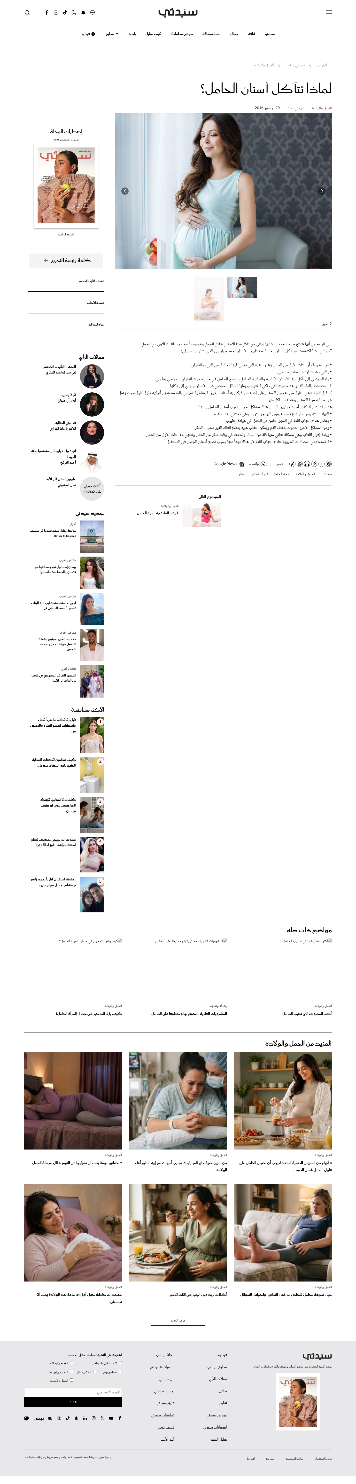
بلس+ (132, 34)
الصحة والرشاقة (59, 1363)
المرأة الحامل (259, 474)
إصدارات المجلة (66, 131)
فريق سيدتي (165, 1403)
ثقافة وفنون (68, 669)
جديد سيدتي (90, 513)
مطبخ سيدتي (217, 1367)
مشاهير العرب (67, 560)
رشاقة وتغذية (218, 1006)
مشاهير (270, 34)
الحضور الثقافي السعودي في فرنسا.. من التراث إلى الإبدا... (53, 678)
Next (125, 191)
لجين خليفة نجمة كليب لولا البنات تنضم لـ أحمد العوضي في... (53, 605)
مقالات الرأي (91, 357)
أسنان (242, 474)
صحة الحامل (282, 474)
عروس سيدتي (217, 1415)
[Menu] (329, 12)
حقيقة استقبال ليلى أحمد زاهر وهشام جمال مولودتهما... (53, 882)
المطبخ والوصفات (57, 1372)
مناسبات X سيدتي (161, 1367)
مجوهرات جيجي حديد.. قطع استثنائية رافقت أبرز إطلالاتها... (53, 843)
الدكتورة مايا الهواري (63, 429)
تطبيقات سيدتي (162, 1415)
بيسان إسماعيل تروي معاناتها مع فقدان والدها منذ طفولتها (55, 569)
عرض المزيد (178, 1321)
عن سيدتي (166, 1379)
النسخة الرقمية (66, 234)
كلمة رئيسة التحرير (71, 260)
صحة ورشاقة (211, 34)
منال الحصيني (67, 485)
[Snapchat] (83, 13)
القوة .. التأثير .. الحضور (91, 281)
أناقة (251, 34)
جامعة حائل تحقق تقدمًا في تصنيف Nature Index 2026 (53, 533)
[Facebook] (46, 13)
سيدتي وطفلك (181, 34)
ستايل (223, 1391)
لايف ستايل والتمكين (105, 1363)
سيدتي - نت (295, 108)
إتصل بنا (251, 1459)
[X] (74, 13)
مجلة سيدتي (165, 1355)
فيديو (85, 34)
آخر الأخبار (166, 1439)
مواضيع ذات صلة (309, 930)
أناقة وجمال (84, 1372)
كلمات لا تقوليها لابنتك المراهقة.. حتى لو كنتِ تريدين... (58, 806)
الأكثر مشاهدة (87, 710)
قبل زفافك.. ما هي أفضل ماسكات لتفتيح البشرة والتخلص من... (53, 726)
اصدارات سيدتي (215, 1427)
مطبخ (109, 34)
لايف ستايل (153, 34)
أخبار (73, 524)
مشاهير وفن (110, 1372)
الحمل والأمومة (59, 1380)
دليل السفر (219, 1439)
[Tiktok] (65, 13)
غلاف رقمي (165, 1427)
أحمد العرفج (68, 463)
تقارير (223, 1403)
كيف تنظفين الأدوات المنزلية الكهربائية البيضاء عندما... (54, 763)
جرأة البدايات (96, 324)
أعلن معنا (270, 1459)
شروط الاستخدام (323, 1459)
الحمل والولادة (322, 108)
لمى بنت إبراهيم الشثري (61, 373)
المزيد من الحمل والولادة (298, 1043)
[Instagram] (56, 13)
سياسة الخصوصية (294, 1459)
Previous (322, 191)
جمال (234, 34)
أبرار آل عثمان (67, 401)
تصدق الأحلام (95, 302)
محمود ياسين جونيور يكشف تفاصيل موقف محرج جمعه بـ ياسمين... (56, 644)
